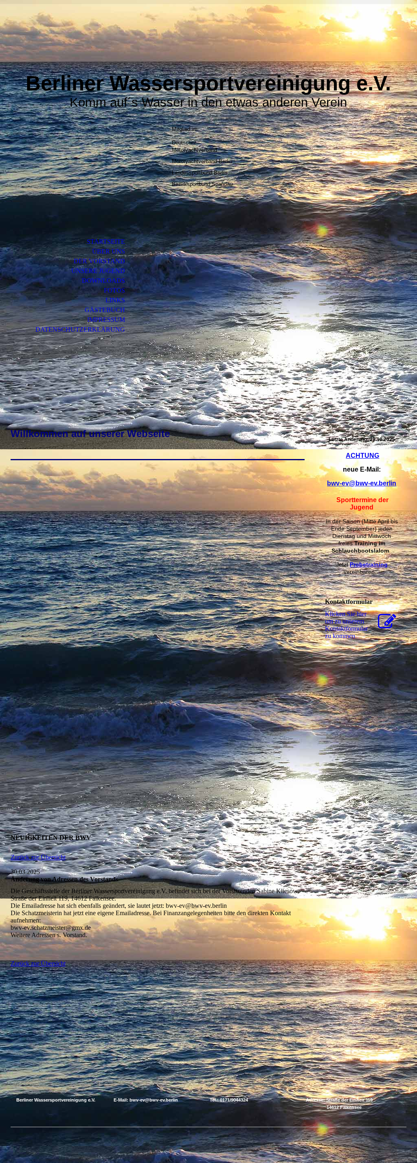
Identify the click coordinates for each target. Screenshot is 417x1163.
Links (115, 300)
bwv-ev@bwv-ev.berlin (361, 483)
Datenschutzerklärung (80, 329)
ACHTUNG (362, 455)
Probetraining (369, 564)
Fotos (114, 290)
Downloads (103, 280)
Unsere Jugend (98, 270)
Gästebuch (105, 309)
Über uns (108, 251)
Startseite (106, 241)
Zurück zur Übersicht (38, 857)
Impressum (106, 319)
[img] (208, 43)
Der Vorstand (99, 261)
